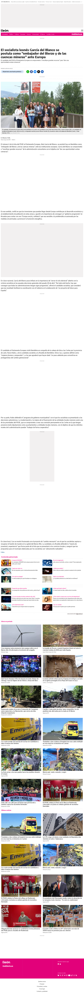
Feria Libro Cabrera (41, 1)
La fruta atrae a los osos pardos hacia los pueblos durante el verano (20, 773)
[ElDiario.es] (77, 34)
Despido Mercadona (67, 1)
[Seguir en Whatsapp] (74, 975)
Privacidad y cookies (42, 986)
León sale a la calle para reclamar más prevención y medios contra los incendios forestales (18, 803)
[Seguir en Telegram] (64, 975)
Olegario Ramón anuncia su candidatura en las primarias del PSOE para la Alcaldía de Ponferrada (20, 929)
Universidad (35, 34)
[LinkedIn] (42, 71)
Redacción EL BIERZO (6, 715)
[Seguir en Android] (58, 964)
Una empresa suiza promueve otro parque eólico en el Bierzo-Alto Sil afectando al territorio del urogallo (19, 649)
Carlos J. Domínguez (48, 682)
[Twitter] (38, 71)
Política (11, 34)
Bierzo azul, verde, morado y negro (54, 772)
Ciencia (29, 34)
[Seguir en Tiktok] (72, 975)
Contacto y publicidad (42, 991)
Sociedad (22, 34)
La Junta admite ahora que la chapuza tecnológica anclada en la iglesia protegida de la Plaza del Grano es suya (63, 680)
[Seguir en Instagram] (66, 975)
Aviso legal (42, 989)
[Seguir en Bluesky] (58, 975)
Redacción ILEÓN (5, 682)
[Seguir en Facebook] (62, 975)
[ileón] (11, 962)
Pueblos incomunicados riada (77, 1)
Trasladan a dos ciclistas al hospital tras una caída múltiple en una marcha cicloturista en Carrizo (63, 742)
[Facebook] (31, 71)
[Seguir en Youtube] (69, 975)
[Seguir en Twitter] (60, 975)
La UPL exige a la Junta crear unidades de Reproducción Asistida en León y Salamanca (62, 838)
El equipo (42, 984)
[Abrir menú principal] (82, 30)
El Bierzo (42, 34)
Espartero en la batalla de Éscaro (31, 1)
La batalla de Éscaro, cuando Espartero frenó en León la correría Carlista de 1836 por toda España (62, 649)
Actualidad (5, 34)
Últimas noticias (6, 810)
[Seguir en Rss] (76, 975)
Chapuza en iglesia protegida (58, 1)
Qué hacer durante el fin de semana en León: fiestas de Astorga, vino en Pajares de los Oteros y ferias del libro (19, 680)
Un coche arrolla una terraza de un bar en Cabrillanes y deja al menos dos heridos (20, 742)
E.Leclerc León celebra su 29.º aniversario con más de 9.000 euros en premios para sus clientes (61, 929)
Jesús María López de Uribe (49, 652)
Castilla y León (50, 34)
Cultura (17, 34)
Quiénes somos (42, 981)
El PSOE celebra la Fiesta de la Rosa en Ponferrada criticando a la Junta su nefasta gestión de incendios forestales (60, 804)
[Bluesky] (35, 71)
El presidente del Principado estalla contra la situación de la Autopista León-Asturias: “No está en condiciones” (62, 899)
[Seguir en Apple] (60, 964)
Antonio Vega (4, 652)
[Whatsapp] (27, 71)
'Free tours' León (49, 1)
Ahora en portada (6, 621)
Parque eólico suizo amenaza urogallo (18, 1)
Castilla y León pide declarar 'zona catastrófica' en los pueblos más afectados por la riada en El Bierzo (61, 710)
